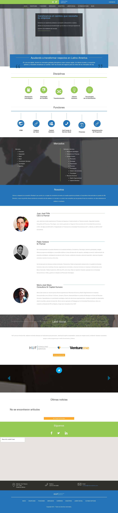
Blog (92, 6)
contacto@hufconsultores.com (90, 485)
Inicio (25, 6)
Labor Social (71, 6)
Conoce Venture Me (59, 355)
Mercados (52, 6)
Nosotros (61, 6)
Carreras (60, 501)
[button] (9, 384)
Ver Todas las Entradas (59, 418)
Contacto (112, 2)
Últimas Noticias (83, 6)
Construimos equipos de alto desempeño (54, 17)
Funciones (43, 6)
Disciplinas (33, 6)
